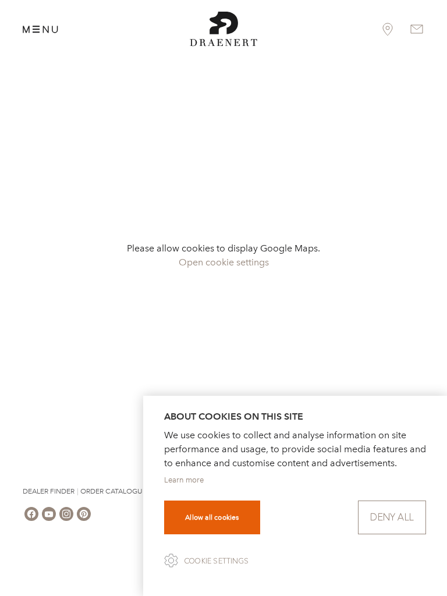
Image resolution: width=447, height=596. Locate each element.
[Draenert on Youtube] (49, 514)
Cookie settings (217, 561)
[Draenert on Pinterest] (84, 514)
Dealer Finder (48, 491)
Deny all (392, 517)
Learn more (184, 480)
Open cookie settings (224, 262)
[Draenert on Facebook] (31, 514)
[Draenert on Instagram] (66, 514)
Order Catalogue (113, 491)
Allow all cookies (212, 517)
